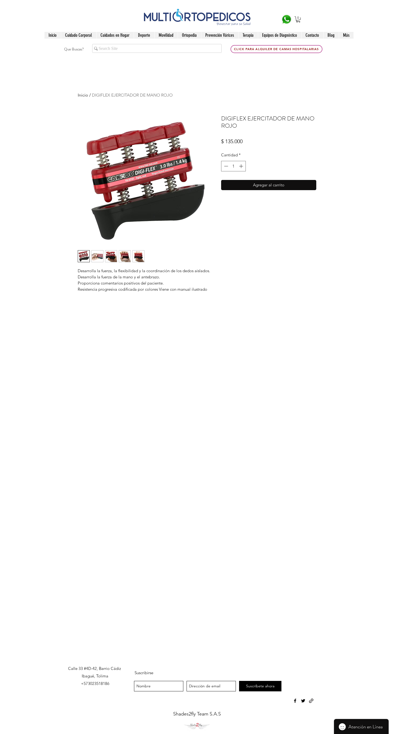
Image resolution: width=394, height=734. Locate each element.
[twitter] (303, 700)
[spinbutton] (233, 166)
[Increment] (241, 166)
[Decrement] (225, 166)
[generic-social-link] (311, 700)
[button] (298, 19)
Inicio (83, 95)
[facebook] (295, 700)
